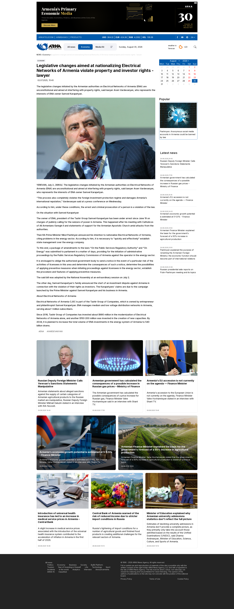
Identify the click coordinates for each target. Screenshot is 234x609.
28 (184, 81)
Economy (85, 47)
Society (84, 565)
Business (73, 565)
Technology (97, 567)
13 (178, 74)
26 (173, 81)
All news (71, 47)
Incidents (51, 569)
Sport (108, 567)
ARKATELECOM (46, 37)
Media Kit (100, 47)
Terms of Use (154, 579)
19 (173, 77)
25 (167, 81)
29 (189, 81)
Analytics (76, 569)
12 (173, 74)
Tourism (50, 567)
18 (167, 77)
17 (162, 77)
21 (184, 77)
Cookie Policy (183, 579)
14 (184, 74)
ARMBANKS (62, 37)
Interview (88, 569)
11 (167, 74)
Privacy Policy (126, 579)
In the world (64, 569)
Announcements (102, 569)
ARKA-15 (51, 572)
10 (162, 74)
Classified (62, 572)
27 (178, 81)
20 (178, 77)
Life (86, 567)
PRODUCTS (76, 37)
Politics (50, 565)
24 (162, 81)
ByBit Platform (97, 565)
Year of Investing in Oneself (69, 567)
